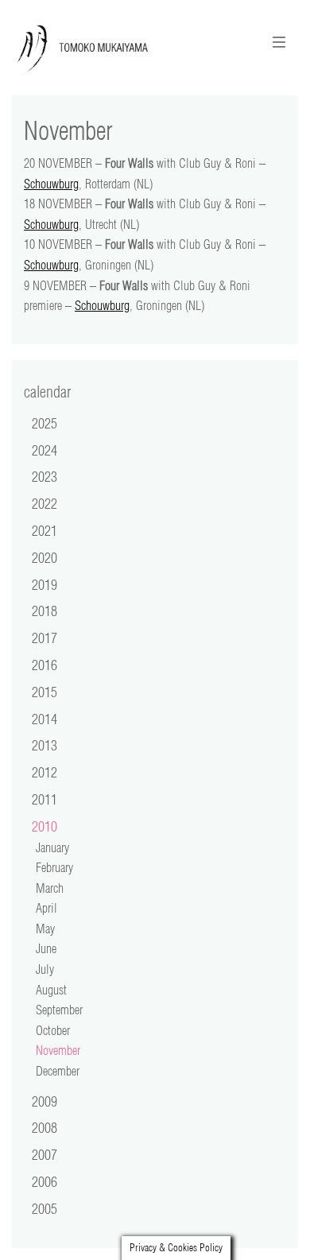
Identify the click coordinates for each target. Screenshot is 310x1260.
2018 (44, 610)
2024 (44, 450)
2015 (44, 691)
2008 (44, 1127)
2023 (44, 476)
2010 (44, 826)
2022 (44, 503)
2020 (44, 557)
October (53, 1030)
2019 (44, 584)
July (45, 969)
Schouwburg (51, 184)
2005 (44, 1208)
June (46, 948)
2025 (44, 423)
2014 (44, 718)
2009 (44, 1101)
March (50, 888)
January (52, 847)
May (45, 928)
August (51, 990)
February (54, 867)
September (59, 1010)
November (58, 1050)
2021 (44, 530)
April (46, 908)
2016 (44, 664)
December (57, 1071)
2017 (44, 637)
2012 (44, 772)
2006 (44, 1181)
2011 (44, 799)
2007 (44, 1154)
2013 (44, 745)
